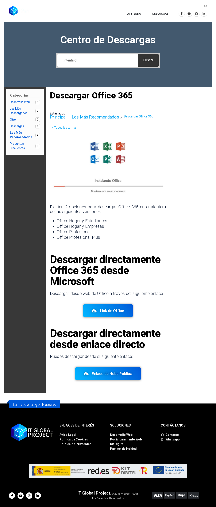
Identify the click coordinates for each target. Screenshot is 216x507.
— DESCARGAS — (160, 13)
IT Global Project (93, 493)
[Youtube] (189, 13)
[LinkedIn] (204, 13)
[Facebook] (182, 13)
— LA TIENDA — (134, 13)
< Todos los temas (64, 127)
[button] (205, 6)
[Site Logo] (20, 11)
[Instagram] (197, 13)
